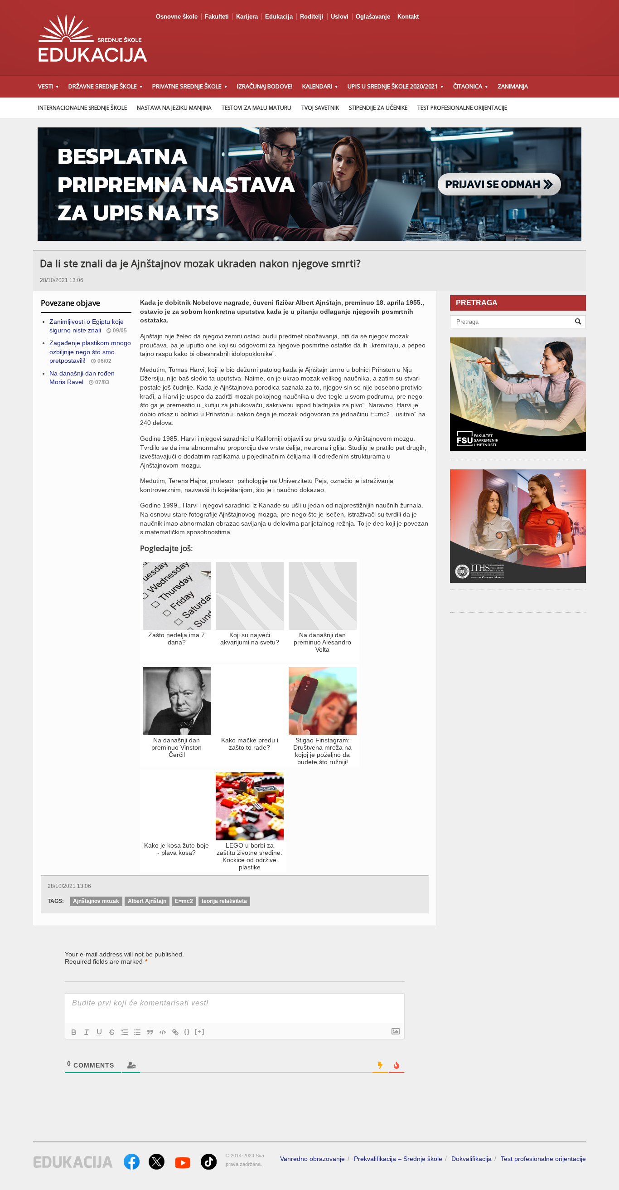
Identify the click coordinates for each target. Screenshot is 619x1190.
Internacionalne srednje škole (82, 108)
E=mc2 (184, 901)
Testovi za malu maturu (256, 108)
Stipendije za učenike (378, 108)
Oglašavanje (373, 16)
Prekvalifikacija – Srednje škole (398, 1158)
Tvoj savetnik (320, 108)
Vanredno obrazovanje (312, 1158)
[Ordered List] (124, 1032)
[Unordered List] (137, 1032)
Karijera (247, 16)
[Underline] (99, 1032)
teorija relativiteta (224, 901)
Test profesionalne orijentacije (462, 108)
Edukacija (279, 16)
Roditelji (312, 16)
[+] (200, 1031)
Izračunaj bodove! (264, 86)
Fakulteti (217, 16)
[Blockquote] (150, 1032)
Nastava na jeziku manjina (174, 108)
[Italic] (86, 1032)
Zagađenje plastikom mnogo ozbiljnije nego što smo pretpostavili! (90, 351)
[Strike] (112, 1032)
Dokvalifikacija (471, 1158)
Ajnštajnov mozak (96, 901)
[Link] (175, 1032)
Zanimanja (513, 86)
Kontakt (408, 16)
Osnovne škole (177, 16)
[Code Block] (162, 1032)
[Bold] (74, 1032)
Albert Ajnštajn (147, 901)
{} (187, 1031)
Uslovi (339, 16)
